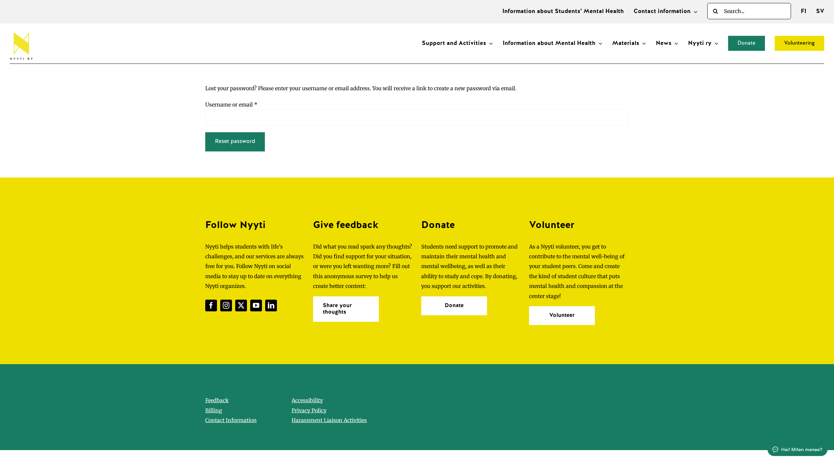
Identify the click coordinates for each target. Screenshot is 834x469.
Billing (213, 410)
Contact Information (231, 420)
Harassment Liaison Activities (329, 420)
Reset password (235, 141)
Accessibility (307, 400)
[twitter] (241, 305)
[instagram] (226, 305)
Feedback (217, 400)
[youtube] (256, 305)
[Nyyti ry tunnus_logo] (21, 31)
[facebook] (211, 305)
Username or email (231, 104)
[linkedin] (271, 305)
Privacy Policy (309, 410)
